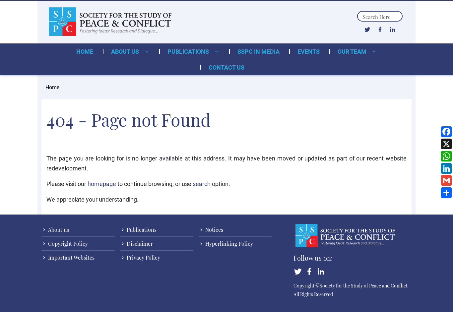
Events (308, 51)
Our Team (353, 51)
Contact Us (226, 67)
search (202, 184)
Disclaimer (139, 243)
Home (84, 51)
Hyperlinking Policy (228, 243)
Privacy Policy (142, 257)
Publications (188, 51)
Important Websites (71, 257)
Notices (213, 229)
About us (125, 51)
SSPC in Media (258, 51)
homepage (102, 184)
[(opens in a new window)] (367, 29)
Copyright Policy (67, 243)
